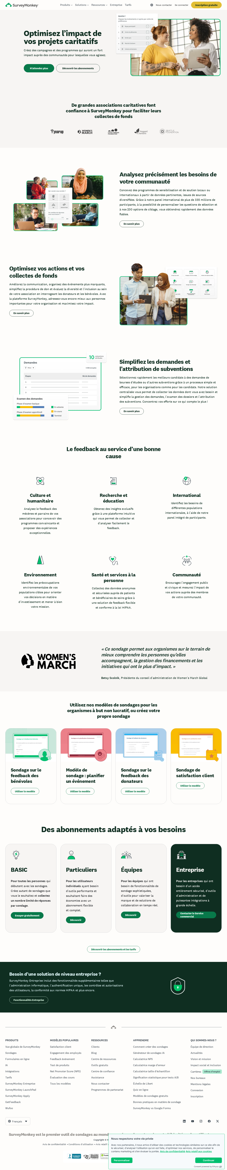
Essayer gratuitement (27, 915)
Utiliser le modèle (25, 791)
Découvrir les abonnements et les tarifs (113, 949)
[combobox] (17, 1121)
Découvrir (75, 920)
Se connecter (181, 4)
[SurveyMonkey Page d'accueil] (22, 5)
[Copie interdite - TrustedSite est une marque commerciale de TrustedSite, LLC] (107, 1158)
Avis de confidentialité (172, 1151)
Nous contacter (164, 4)
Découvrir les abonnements (78, 68)
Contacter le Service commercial (191, 915)
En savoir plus (132, 223)
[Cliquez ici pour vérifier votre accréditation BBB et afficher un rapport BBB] (74, 1158)
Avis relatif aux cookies (199, 1151)
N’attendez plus (39, 68)
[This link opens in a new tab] (184, 1121)
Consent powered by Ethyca (206, 1166)
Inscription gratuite (206, 5)
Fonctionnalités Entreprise (28, 1000)
